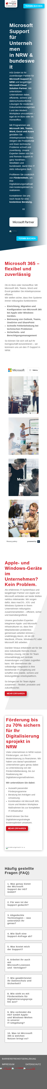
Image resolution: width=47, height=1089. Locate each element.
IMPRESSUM (8, 1064)
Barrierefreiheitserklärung (19, 1059)
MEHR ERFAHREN (16, 694)
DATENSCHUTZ (33, 1064)
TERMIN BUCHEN (33, 6)
